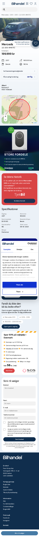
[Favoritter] (31, 4)
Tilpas (18, 291)
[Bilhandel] (18, 3)
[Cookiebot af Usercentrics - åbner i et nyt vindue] (28, 243)
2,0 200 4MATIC (25, 15)
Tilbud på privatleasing (10, 492)
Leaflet (35, 123)
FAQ (4, 501)
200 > (12, 15)
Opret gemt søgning (10, 326)
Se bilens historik (19, 201)
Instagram (6, 520)
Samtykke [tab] (7, 249)
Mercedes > (6, 15)
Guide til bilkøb (7, 490)
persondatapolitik (19, 447)
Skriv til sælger (19, 533)
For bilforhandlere (8, 504)
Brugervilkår (6, 509)
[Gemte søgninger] (27, 4)
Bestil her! (9, 371)
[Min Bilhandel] (35, 4)
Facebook (6, 518)
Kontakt (6, 525)
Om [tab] (32, 249)
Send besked (19, 439)
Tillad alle (19, 285)
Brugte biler (6, 484)
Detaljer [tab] (19, 249)
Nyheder (5, 487)
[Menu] (4, 4)
